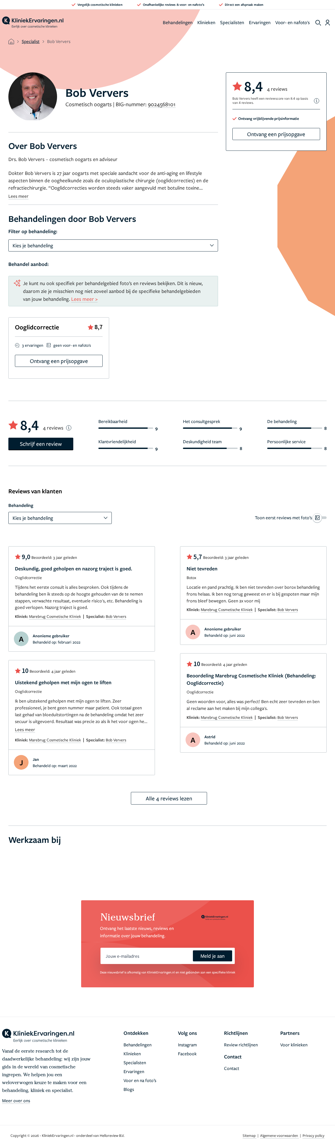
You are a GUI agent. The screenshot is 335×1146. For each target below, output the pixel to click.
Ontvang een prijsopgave (276, 134)
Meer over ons (16, 1100)
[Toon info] (316, 101)
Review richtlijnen (241, 1045)
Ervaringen (260, 22)
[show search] (318, 23)
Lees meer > (84, 299)
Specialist (31, 41)
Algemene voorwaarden (279, 1135)
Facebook (187, 1054)
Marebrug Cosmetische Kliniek (55, 616)
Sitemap (249, 1135)
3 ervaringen (32, 345)
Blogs (129, 1089)
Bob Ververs (116, 616)
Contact (231, 1068)
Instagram (187, 1045)
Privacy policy (314, 1135)
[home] (32, 23)
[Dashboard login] (327, 22)
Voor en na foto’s (140, 1080)
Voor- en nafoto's (292, 22)
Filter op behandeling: (32, 231)
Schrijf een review (41, 443)
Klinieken (206, 22)
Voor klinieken (294, 1045)
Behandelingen (178, 22)
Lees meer (18, 196)
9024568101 (162, 104)
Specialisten (232, 22)
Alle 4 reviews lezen (169, 798)
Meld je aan (212, 955)
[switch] (291, 517)
